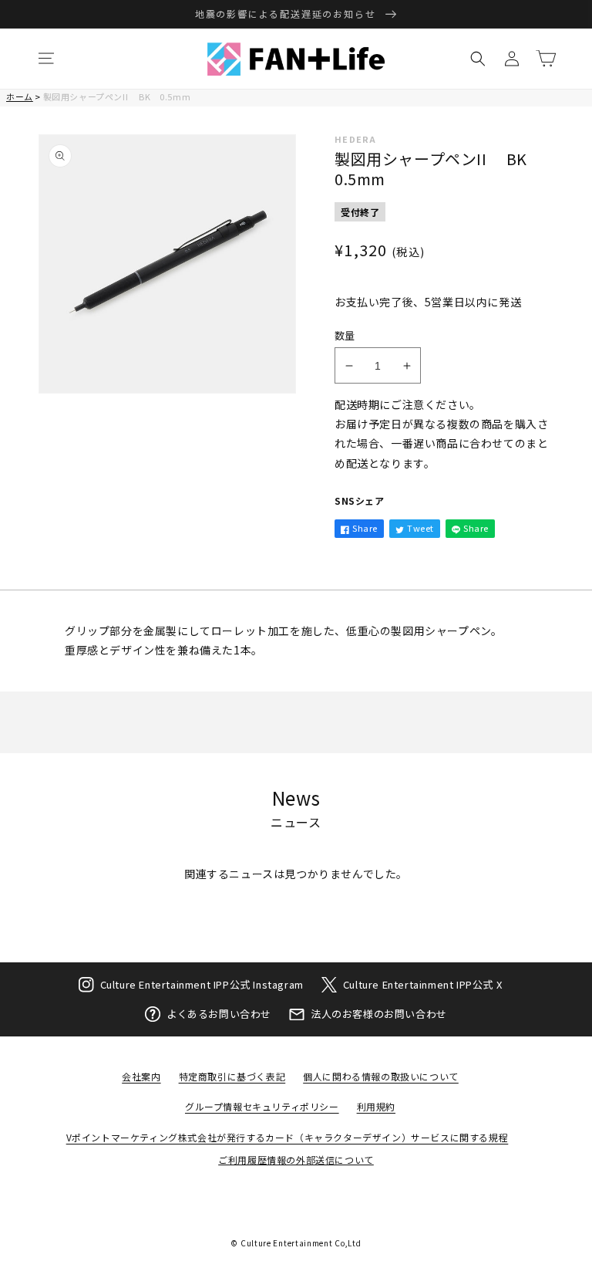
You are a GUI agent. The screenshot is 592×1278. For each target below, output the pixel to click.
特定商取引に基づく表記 (232, 1076)
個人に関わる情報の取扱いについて (381, 1076)
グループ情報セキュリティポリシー (262, 1106)
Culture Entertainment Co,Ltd (301, 1243)
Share (365, 528)
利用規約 (376, 1106)
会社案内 (141, 1076)
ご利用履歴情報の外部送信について (296, 1159)
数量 (345, 335)
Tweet (420, 528)
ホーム (19, 96)
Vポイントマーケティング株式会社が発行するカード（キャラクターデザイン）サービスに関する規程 (287, 1137)
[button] (46, 59)
